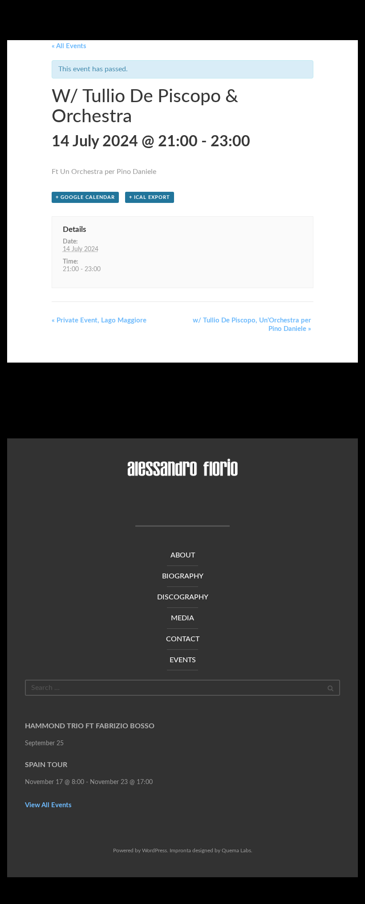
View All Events (48, 805)
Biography (182, 576)
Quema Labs (236, 850)
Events (183, 660)
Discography (182, 597)
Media (182, 618)
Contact (182, 639)
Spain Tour (46, 764)
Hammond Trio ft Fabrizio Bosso (89, 726)
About (182, 555)
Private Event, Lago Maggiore (99, 320)
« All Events (69, 46)
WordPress (154, 850)
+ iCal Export (149, 197)
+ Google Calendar (85, 197)
